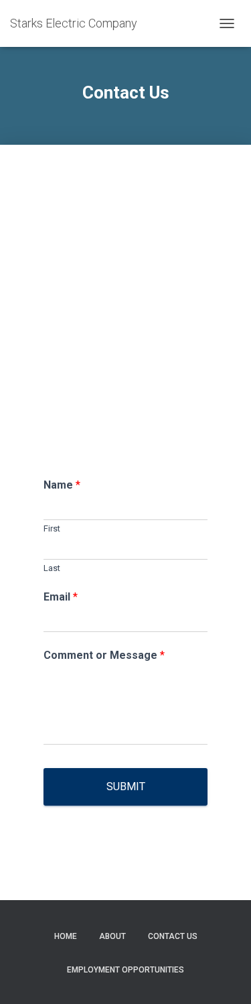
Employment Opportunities (125, 970)
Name (62, 485)
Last (52, 568)
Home (65, 936)
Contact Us (172, 936)
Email (61, 596)
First (52, 528)
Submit (125, 786)
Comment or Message (104, 655)
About (112, 936)
